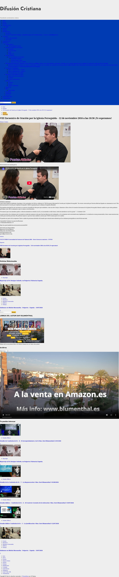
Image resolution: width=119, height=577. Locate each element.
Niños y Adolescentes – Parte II (16, 71)
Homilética (8, 92)
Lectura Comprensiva (13, 79)
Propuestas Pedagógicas (12, 68)
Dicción (10, 84)
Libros (4, 22)
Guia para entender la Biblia (18, 62)
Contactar (5, 36)
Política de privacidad (11, 38)
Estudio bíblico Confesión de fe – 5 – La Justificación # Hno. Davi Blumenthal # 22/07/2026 (29, 523)
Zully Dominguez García (14, 46)
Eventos (5, 24)
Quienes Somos (7, 25)
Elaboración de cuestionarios (16, 76)
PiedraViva (5, 43)
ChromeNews (25, 576)
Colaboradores (9, 44)
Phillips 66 (11, 54)
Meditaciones (6, 31)
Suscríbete (3, 104)
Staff (7, 27)
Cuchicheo (11, 49)
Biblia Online (11, 90)
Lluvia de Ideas (12, 50)
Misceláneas (57, 63)
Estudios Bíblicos (10, 55)
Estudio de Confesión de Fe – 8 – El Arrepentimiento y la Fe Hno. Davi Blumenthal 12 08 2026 (30, 441)
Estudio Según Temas (16, 60)
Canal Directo (6, 41)
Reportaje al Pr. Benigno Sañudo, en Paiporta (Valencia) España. (21, 280)
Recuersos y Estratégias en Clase (14, 74)
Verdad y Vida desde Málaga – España (32, 35)
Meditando (8, 93)
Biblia (7, 89)
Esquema (10, 77)
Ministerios (5, 300)
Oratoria (10, 82)
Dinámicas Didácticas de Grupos (14, 47)
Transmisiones (6, 98)
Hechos (5, 28)
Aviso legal (8, 39)
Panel (9, 52)
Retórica (8, 81)
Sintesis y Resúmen (13, 85)
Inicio (4, 20)
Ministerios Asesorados (8, 301)
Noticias (5, 30)
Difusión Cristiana (20, 8)
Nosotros (8, 95)
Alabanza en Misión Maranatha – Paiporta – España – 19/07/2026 (21, 307)
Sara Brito (8, 33)
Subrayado (8, 87)
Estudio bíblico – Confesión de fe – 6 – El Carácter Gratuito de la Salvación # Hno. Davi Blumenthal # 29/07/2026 (37, 503)
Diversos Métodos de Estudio (16, 57)
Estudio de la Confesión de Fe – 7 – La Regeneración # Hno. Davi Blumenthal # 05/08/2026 (29, 482)
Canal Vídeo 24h (7, 96)
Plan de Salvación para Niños (16, 73)
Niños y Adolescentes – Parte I (16, 70)
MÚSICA (5, 303)
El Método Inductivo (16, 58)
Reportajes (5, 114)
